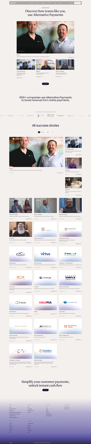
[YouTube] (11, 443)
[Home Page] (13, 3)
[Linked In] (10, 443)
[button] (32, 3)
